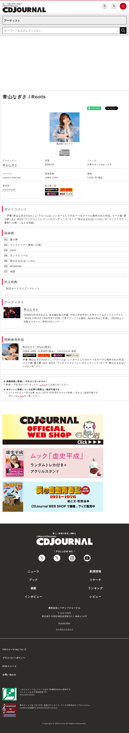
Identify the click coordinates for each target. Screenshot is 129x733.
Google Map (64, 623)
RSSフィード (10, 666)
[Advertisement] (64, 64)
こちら (42, 384)
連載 (33, 588)
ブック (33, 580)
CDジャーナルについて (15, 649)
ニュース (33, 571)
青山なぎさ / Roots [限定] (37, 346)
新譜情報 (95, 571)
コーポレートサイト (64, 629)
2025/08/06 (9, 189)
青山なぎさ (10, 165)
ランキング (95, 588)
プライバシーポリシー (14, 657)
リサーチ (95, 580)
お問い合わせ (9, 674)
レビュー (95, 596)
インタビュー (33, 596)
